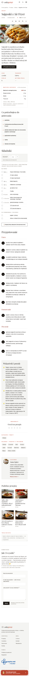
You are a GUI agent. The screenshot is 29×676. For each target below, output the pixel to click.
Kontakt (17, 641)
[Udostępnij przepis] (12, 21)
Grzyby (22, 444)
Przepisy (11, 7)
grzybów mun (13, 188)
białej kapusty (13, 181)
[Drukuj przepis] (15, 21)
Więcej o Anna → (14, 476)
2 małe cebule (14, 175)
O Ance (17, 638)
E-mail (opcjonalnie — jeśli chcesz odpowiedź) (11, 580)
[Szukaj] (22, 2)
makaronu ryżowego (15, 184)
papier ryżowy (14, 215)
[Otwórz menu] (26, 2)
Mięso (3, 450)
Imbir (16, 444)
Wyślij (6, 603)
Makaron (23, 447)
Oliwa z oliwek (11, 450)
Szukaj (3, 646)
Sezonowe (4, 643)
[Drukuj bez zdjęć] (22, 21)
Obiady (15, 7)
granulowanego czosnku (16, 202)
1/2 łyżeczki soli (14, 205)
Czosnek (10, 444)
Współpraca (18, 643)
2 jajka (12, 191)
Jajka (3, 447)
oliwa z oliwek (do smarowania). (18, 218)
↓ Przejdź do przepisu (9, 67)
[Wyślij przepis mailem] (19, 21)
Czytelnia (4, 641)
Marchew (16, 447)
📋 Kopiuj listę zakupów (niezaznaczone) (14, 224)
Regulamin (4, 655)
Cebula (4, 444)
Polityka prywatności (7, 652)
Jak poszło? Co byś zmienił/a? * (11, 587)
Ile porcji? (5, 156)
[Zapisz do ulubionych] (26, 21)
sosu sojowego (14, 194)
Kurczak (10, 447)
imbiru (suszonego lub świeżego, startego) (16, 198)
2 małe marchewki (15, 178)
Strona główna (5, 7)
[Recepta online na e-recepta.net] (8, 661)
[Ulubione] (19, 2)
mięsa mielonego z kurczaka (17, 172)
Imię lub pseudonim (8, 573)
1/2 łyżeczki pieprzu (15, 208)
